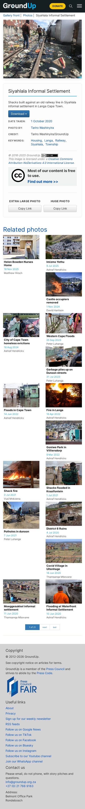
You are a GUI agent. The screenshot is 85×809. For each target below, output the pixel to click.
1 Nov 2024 (53, 306)
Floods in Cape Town (17, 410)
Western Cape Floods (60, 336)
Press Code (44, 673)
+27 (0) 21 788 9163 (19, 786)
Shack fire (11, 490)
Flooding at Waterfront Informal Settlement (61, 608)
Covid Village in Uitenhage (56, 567)
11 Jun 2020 (11, 613)
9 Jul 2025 (52, 265)
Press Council (55, 669)
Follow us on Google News (23, 729)
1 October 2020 (41, 121)
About (10, 708)
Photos (27, 15)
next (44, 627)
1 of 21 (32, 627)
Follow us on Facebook (21, 740)
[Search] (71, 6)
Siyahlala (37, 144)
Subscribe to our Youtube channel (28, 756)
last (55, 627)
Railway (60, 140)
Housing (36, 140)
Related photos (25, 229)
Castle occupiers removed (57, 301)
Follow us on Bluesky (19, 745)
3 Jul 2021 (10, 494)
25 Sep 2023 (53, 340)
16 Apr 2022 (53, 414)
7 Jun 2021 (10, 535)
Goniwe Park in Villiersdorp (56, 449)
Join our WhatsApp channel (24, 761)
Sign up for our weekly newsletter (28, 718)
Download (18, 113)
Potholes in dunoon (16, 531)
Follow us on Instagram (21, 750)
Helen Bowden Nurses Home (18, 263)
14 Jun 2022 (11, 414)
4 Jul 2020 (52, 532)
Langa (48, 140)
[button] (79, 6)
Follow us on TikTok (19, 734)
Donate (57, 6)
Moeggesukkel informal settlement (19, 608)
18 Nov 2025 (11, 269)
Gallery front (11, 15)
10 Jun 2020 (53, 613)
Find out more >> (43, 181)
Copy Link (25, 208)
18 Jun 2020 (53, 573)
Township (51, 144)
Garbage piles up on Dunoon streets (59, 371)
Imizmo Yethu (55, 261)
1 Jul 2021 (52, 495)
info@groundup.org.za (21, 782)
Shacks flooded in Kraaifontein (58, 489)
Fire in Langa (54, 410)
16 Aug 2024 (11, 347)
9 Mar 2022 (53, 454)
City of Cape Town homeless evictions (17, 341)
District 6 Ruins (56, 528)
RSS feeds (13, 724)
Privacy (11, 713)
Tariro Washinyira (42, 127)
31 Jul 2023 (53, 376)
